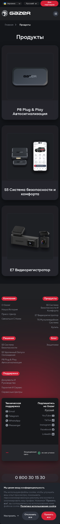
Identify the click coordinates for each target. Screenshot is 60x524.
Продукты (50, 298)
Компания (9, 298)
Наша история (10, 309)
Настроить (10, 515)
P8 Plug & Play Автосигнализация (12, 361)
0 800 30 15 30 (30, 477)
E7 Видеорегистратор (46, 315)
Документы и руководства (9, 381)
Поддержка (10, 373)
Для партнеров (49, 3)
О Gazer (6, 305)
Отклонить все (30, 516)
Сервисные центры (12, 392)
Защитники (52, 344)
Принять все (48, 516)
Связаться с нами (11, 318)
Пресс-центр (9, 314)
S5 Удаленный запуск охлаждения (13, 354)
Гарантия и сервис (12, 387)
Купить (54, 327)
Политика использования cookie (38, 506)
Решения (8, 338)
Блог (54, 338)
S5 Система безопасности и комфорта (49, 308)
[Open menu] (55, 13)
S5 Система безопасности (9, 346)
